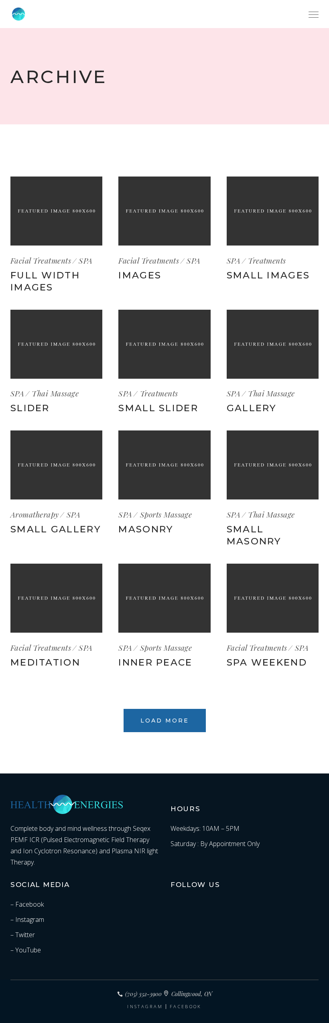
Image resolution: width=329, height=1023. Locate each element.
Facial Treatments (40, 260)
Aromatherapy (34, 514)
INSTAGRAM (145, 1006)
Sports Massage (166, 514)
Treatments (267, 260)
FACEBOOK (185, 1006)
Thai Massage (55, 393)
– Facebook (27, 904)
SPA (85, 260)
